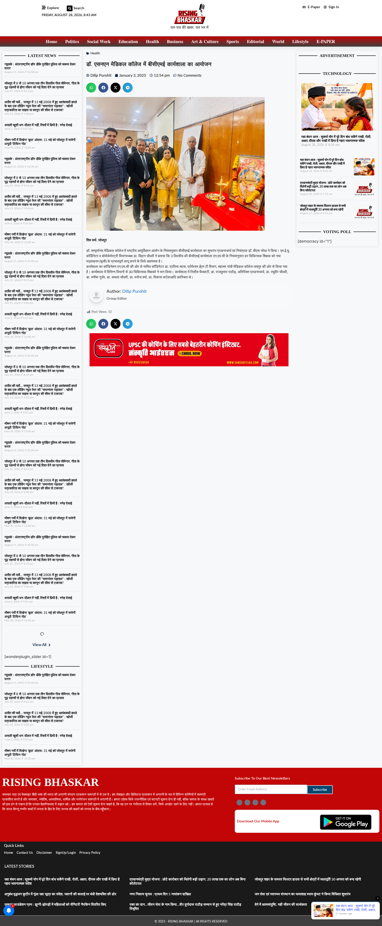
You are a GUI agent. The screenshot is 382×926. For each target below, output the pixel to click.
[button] (70, 8)
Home (51, 41)
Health (152, 41)
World (278, 41)
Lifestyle (300, 41)
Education (128, 41)
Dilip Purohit (134, 291)
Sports (233, 41)
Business (175, 41)
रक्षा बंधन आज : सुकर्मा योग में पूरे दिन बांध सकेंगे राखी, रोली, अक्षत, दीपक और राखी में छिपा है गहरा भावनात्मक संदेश (322, 163)
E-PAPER (326, 41)
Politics (72, 41)
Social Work (99, 41)
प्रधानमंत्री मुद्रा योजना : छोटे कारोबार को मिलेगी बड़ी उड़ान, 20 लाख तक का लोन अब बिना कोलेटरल (323, 186)
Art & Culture (205, 41)
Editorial (255, 41)
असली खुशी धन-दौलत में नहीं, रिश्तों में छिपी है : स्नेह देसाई (38, 125)
